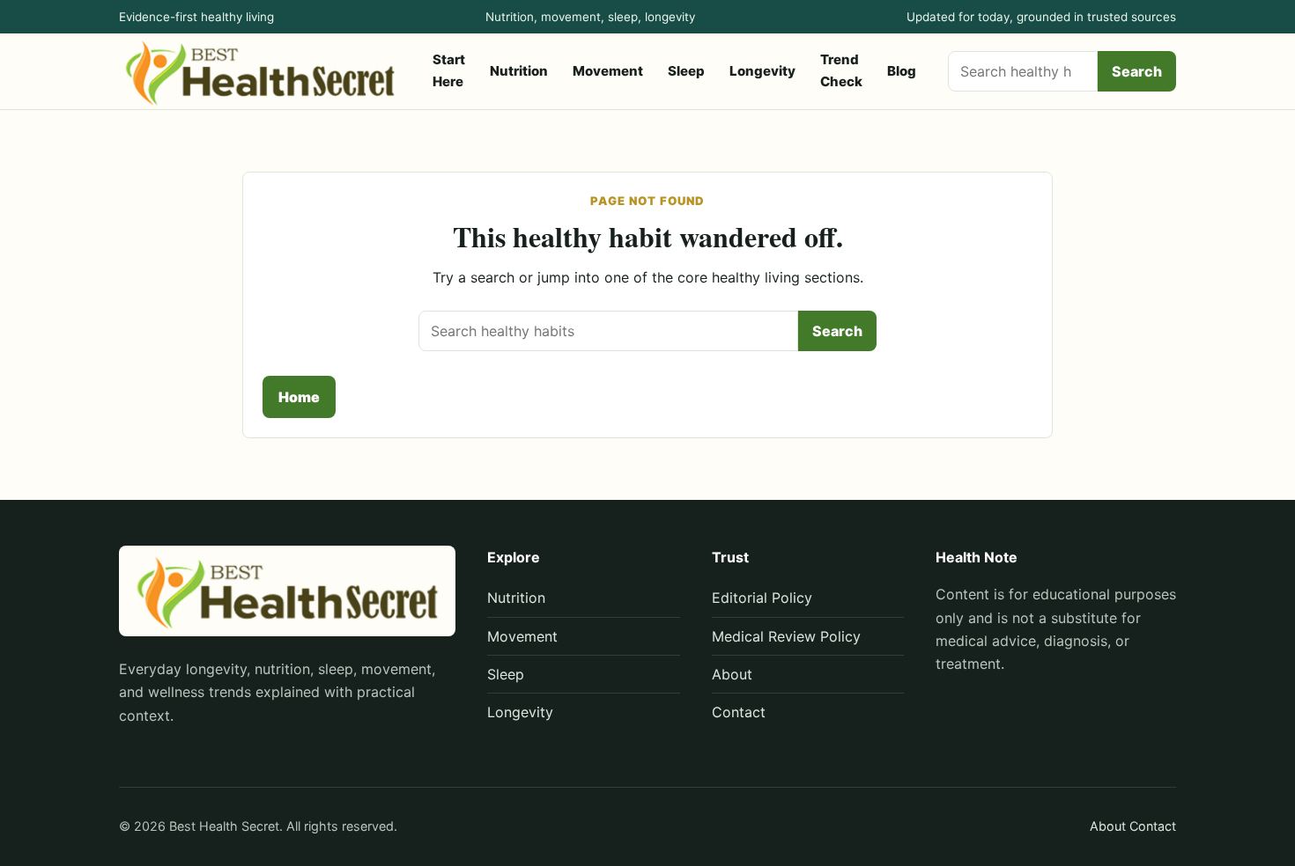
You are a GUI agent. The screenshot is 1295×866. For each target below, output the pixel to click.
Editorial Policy (762, 597)
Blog (901, 70)
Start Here (449, 70)
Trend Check (841, 70)
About (732, 674)
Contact (739, 712)
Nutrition (519, 70)
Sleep (686, 70)
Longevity (762, 70)
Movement (608, 70)
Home (299, 397)
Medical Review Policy (786, 636)
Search (1137, 71)
